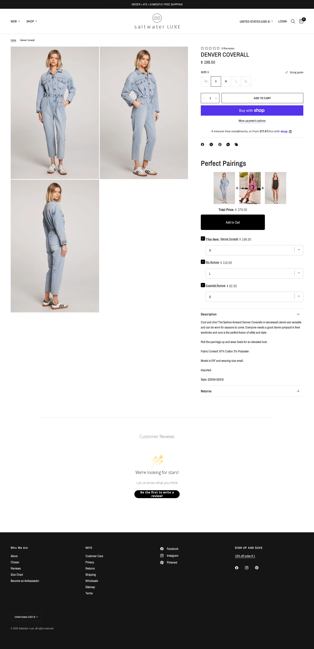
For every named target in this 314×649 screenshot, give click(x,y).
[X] (212, 144)
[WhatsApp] (229, 144)
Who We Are (19, 547)
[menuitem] (17, 21)
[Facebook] (203, 144)
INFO (88, 547)
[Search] (293, 21)
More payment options (252, 120)
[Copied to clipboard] (237, 144)
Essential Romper (216, 285)
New (14, 21)
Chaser (15, 562)
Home (13, 40)
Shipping (90, 574)
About (14, 556)
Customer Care (94, 556)
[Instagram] (249, 567)
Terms (89, 593)
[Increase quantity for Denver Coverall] (216, 98)
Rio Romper (212, 262)
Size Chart (17, 574)
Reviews (16, 568)
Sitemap (90, 587)
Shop (30, 21)
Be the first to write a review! (157, 494)
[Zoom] (90, 56)
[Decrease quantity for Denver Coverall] (204, 98)
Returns (206, 391)
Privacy (89, 562)
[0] (300, 21)
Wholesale (91, 580)
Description (209, 314)
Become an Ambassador (25, 580)
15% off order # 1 (245, 556)
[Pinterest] (220, 144)
